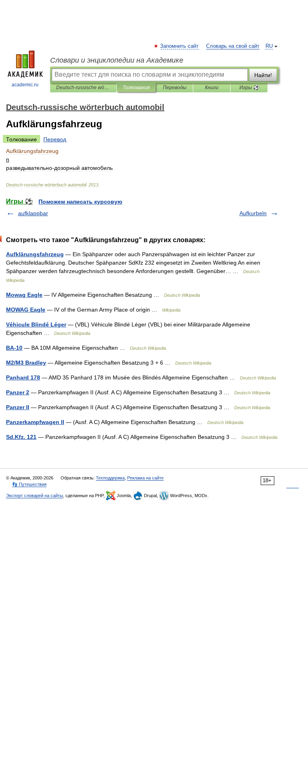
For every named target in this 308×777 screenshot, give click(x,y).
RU (269, 46)
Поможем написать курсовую (80, 201)
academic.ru (25, 85)
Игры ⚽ (249, 87)
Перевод (54, 139)
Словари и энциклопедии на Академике (116, 60)
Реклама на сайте (145, 477)
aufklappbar (33, 213)
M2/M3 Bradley (26, 362)
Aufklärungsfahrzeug (35, 254)
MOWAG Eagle (25, 309)
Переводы (174, 87)
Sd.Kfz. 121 (21, 437)
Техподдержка (110, 477)
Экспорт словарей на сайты (34, 495)
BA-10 (14, 348)
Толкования (136, 87)
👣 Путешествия (29, 484)
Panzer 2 (17, 392)
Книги (212, 87)
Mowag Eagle (24, 295)
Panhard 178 (23, 377)
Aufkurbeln (253, 213)
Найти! (263, 75)
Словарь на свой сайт (232, 46)
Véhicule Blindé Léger (36, 324)
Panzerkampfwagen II (35, 422)
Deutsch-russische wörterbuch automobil (83, 87)
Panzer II (17, 407)
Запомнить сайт (180, 46)
